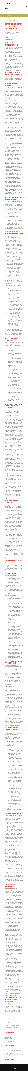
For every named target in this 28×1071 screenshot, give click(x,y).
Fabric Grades (9, 1055)
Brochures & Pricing (10, 1048)
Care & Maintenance (15, 1025)
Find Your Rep (8, 1037)
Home (6, 20)
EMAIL (6, 37)
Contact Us (7, 1036)
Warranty (7, 1025)
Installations (9, 1053)
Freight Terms (8, 1038)
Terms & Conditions (9, 1041)
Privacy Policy (8, 1027)
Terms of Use (15, 1027)
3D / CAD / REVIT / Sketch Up (13, 1050)
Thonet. (14, 1067)
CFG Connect (8, 1040)
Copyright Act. (17, 325)
